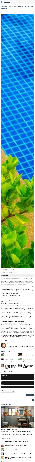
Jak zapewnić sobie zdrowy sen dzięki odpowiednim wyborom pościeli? (16, 449)
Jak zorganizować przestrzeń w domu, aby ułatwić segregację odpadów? (28, 360)
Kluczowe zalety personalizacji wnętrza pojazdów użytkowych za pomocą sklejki (18, 453)
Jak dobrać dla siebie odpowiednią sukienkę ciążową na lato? (11, 431)
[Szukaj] (33, 400)
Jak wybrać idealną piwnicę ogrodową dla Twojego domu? (28, 355)
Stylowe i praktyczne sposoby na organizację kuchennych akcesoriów (16, 445)
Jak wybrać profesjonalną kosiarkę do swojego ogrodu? (11, 355)
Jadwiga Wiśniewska (5, 269)
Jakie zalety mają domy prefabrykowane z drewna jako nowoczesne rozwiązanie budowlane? (10, 360)
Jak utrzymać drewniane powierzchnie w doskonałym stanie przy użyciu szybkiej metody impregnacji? (18, 458)
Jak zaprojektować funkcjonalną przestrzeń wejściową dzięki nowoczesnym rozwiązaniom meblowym (10, 367)
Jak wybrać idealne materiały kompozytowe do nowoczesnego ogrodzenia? (17, 441)
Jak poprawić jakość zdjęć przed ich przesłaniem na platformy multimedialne (28, 366)
